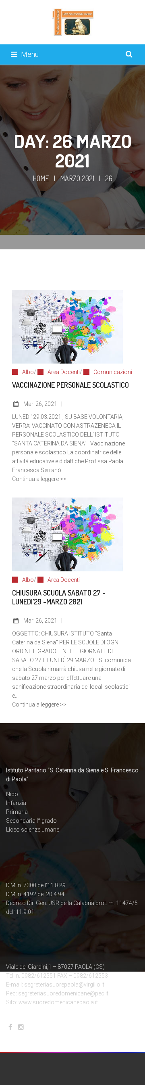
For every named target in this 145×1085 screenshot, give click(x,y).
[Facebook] (10, 1027)
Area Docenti (64, 372)
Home (41, 178)
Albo (28, 372)
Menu (30, 54)
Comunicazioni (112, 372)
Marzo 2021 (77, 178)
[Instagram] (21, 1027)
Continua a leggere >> (39, 479)
